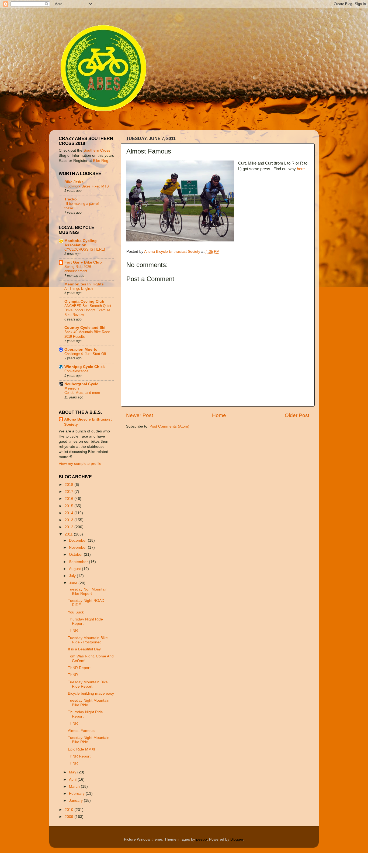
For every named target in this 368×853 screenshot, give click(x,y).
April (73, 779)
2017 (69, 492)
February (77, 793)
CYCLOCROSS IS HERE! (84, 249)
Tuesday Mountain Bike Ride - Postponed (88, 640)
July (73, 576)
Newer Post (139, 415)
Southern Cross (97, 150)
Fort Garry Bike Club (83, 262)
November (78, 547)
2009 (69, 817)
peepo (201, 839)
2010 (69, 810)
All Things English (78, 288)
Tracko (70, 199)
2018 (69, 485)
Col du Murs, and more (82, 393)
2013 (69, 520)
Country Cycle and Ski (84, 328)
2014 (69, 513)
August (75, 569)
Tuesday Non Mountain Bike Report (87, 591)
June (73, 583)
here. (301, 169)
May (73, 772)
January (76, 801)
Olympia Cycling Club (84, 301)
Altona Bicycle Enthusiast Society (88, 421)
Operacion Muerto (81, 349)
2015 (69, 506)
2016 (69, 499)
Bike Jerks (74, 182)
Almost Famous (81, 731)
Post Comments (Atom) (169, 426)
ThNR (73, 631)
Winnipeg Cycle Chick (84, 367)
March (75, 786)
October (76, 554)
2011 (69, 534)
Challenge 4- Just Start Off (85, 354)
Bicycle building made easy (91, 693)
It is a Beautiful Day (84, 649)
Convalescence (76, 371)
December (78, 540)
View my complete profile (80, 464)
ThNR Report (79, 668)
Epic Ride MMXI (81, 749)
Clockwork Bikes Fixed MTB (86, 186)
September (79, 562)
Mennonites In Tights (84, 284)
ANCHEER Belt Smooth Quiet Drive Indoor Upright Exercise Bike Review (87, 310)
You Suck (76, 612)
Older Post (297, 415)
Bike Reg (100, 161)
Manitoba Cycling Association (80, 243)
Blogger (236, 839)
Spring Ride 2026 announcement (77, 269)
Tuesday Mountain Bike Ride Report (88, 684)
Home (219, 415)
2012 (69, 527)
